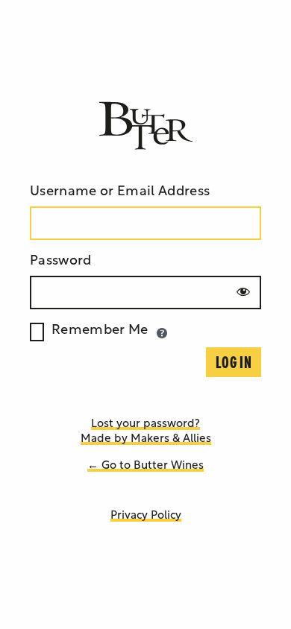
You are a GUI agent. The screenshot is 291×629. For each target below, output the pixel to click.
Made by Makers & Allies (146, 439)
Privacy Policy (145, 516)
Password (61, 261)
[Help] (162, 333)
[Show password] (243, 291)
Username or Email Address (120, 192)
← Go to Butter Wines (145, 466)
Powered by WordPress (146, 126)
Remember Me (99, 331)
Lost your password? (145, 424)
